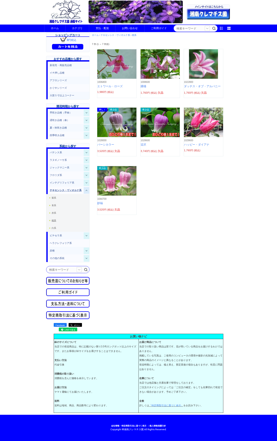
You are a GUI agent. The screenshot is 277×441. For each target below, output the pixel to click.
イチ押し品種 (57, 72)
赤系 (54, 213)
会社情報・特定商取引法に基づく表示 (128, 426)
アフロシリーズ (58, 80)
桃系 (54, 220)
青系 (54, 205)
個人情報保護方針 (157, 426)
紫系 (54, 198)
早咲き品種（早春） (61, 112)
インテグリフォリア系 (62, 182)
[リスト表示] (221, 28)
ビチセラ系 (56, 235)
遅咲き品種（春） (59, 120)
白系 (54, 228)
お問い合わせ (130, 28)
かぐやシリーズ (58, 87)
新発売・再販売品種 (61, 65)
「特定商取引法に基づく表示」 (166, 405)
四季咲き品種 (57, 135)
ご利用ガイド (159, 28)
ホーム (55, 28)
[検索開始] (214, 28)
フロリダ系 (56, 175)
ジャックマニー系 (59, 167)
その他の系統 (57, 258)
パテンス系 (56, 152)
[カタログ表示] (229, 28)
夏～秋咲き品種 (58, 127)
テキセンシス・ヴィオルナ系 (66, 190)
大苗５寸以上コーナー (62, 95)
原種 (52, 250)
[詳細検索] (207, 28)
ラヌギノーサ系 (58, 160)
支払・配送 (102, 28)
